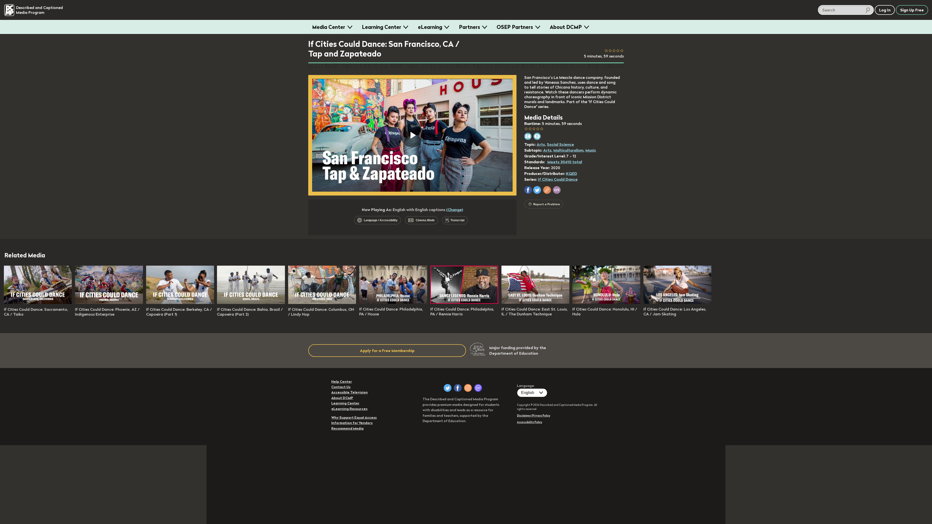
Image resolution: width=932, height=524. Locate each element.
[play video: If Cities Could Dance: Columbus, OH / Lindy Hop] (322, 302)
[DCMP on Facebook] (458, 388)
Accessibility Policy (529, 422)
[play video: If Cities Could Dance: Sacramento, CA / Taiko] (38, 302)
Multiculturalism (568, 150)
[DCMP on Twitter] (447, 388)
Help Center (341, 381)
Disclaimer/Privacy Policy (533, 415)
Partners (469, 27)
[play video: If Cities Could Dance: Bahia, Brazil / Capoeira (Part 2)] (251, 302)
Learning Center (381, 27)
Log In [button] (884, 10)
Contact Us (340, 387)
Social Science (560, 144)
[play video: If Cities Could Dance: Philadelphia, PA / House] (393, 302)
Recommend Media (347, 428)
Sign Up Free (912, 10)
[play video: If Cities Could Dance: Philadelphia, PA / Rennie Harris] (464, 302)
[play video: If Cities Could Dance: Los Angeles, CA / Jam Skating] (677, 302)
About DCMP (566, 27)
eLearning (430, 27)
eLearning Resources (349, 409)
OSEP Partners (515, 27)
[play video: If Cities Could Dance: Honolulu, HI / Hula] (606, 302)
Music (590, 150)
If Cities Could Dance (558, 179)
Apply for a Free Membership (387, 350)
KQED (571, 173)
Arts (541, 144)
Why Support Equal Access (354, 417)
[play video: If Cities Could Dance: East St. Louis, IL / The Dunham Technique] (535, 302)
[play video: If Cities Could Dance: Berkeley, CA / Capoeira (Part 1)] (180, 302)
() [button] (454, 209)
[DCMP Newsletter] (478, 388)
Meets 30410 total (564, 161)
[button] (528, 190)
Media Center (328, 27)
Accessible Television (349, 392)
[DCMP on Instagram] (468, 388)
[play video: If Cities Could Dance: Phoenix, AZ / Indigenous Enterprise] (109, 302)
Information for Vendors (352, 423)
